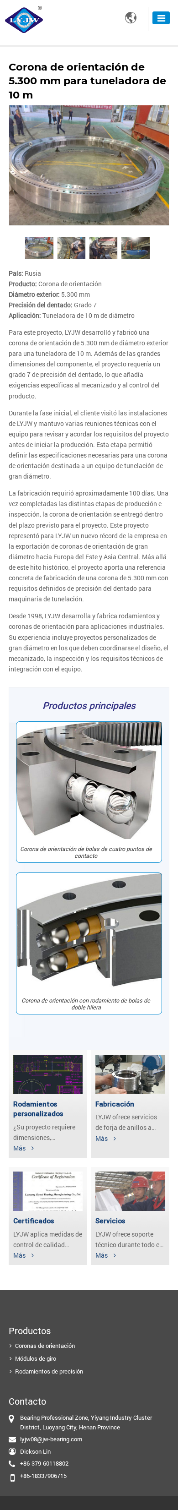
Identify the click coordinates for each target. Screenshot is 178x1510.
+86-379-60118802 (44, 1463)
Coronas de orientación (45, 1345)
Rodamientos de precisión (49, 1371)
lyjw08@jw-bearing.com (51, 1439)
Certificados (33, 1221)
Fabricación (114, 1104)
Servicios (110, 1221)
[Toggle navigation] (161, 17)
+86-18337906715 (43, 1475)
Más (19, 1148)
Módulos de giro (35, 1358)
